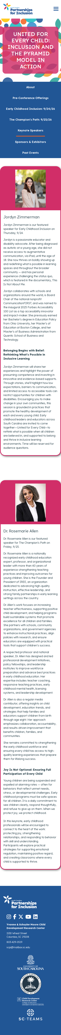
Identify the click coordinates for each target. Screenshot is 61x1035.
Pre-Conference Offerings (30, 98)
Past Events (30, 152)
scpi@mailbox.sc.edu (18, 947)
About (30, 87)
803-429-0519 (14, 942)
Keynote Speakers (30, 130)
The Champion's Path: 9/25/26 (30, 119)
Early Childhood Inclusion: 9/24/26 (30, 108)
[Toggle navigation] (56, 9)
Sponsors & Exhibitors (30, 142)
